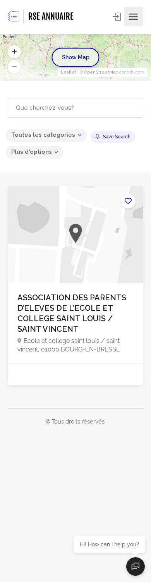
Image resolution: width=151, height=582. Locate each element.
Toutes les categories (43, 134)
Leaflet (68, 72)
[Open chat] (135, 566)
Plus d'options (31, 151)
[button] (14, 52)
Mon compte (117, 16)
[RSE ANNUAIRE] (42, 16)
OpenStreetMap (101, 72)
